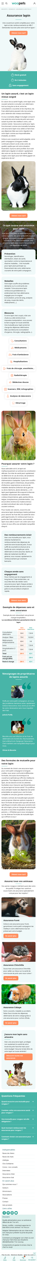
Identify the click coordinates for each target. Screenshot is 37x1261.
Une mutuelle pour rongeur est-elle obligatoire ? (15, 1120)
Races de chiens (8, 1153)
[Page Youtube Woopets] (16, 1213)
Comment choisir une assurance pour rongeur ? (16, 1138)
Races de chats (8, 1157)
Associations (7, 1195)
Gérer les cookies (29, 1255)
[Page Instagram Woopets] (12, 1213)
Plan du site (6, 1255)
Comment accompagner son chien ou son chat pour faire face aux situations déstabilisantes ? (18, 1240)
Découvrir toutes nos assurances (14, 1057)
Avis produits (7, 1205)
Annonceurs (7, 1191)
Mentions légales (16, 1255)
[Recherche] (6, 3)
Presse (4, 1198)
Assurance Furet (11, 920)
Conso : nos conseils (10, 1167)
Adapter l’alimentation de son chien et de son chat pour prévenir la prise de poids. (17, 1233)
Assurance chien (8, 1174)
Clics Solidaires (8, 1164)
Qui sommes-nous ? (9, 1184)
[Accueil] (18, 3)
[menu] (2, 3)
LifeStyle (5, 1160)
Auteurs (5, 1188)
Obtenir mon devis (18, 600)
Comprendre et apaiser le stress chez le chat (17, 1246)
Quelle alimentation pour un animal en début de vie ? (16, 1221)
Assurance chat (8, 1177)
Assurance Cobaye (12, 1007)
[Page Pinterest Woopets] (8, 1213)
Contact (5, 1202)
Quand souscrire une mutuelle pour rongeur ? (15, 1102)
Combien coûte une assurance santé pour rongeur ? (15, 1111)
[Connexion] (34, 3)
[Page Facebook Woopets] (4, 1213)
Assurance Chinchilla (13, 965)
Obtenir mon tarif (19, 33)
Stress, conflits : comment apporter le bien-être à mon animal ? (16, 1226)
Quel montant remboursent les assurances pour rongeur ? (13, 1129)
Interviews (6, 1170)
